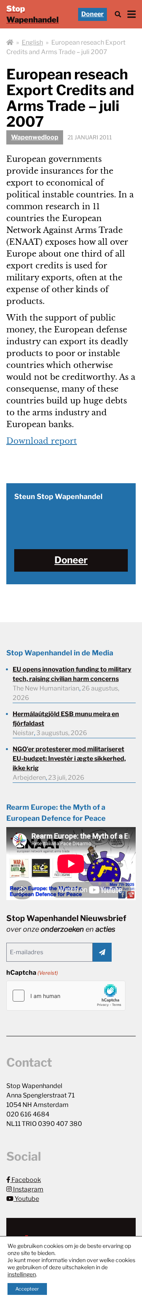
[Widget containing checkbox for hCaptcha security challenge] (65, 996)
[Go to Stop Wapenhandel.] (9, 43)
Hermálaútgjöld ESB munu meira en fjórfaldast (66, 718)
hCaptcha (32, 972)
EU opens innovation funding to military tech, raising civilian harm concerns (72, 674)
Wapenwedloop (34, 137)
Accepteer (27, 1289)
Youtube (26, 1199)
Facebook (25, 1180)
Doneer (92, 14)
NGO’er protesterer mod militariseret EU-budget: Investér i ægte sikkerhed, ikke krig (69, 758)
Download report (41, 441)
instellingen (21, 1274)
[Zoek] (118, 14)
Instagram (27, 1189)
